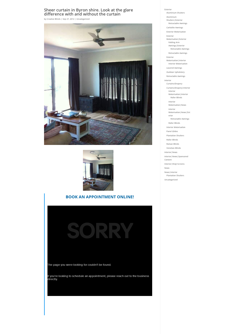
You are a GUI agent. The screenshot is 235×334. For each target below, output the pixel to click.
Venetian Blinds (173, 148)
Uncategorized (83, 19)
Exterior (168, 9)
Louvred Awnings (174, 68)
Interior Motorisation (177, 63)
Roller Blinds (176, 97)
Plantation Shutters (175, 135)
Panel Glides (172, 131)
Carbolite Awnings (174, 27)
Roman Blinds (172, 144)
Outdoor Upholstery (175, 72)
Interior (167, 80)
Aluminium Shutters (175, 12)
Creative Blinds (54, 19)
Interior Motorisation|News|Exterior (179, 112)
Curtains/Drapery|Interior (178, 88)
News (166, 168)
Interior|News (170, 152)
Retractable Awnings (177, 23)
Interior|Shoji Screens (174, 164)
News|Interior (170, 172)
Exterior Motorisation (176, 31)
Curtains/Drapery (174, 83)
